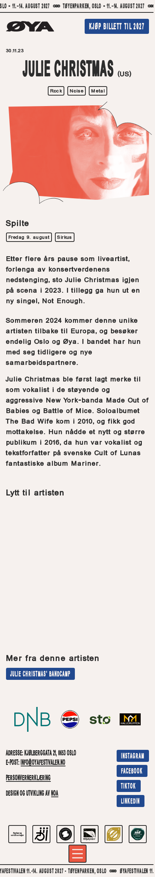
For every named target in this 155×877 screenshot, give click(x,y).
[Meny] (77, 854)
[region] (77, 6)
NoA (54, 794)
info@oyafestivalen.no (43, 763)
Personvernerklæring (28, 778)
